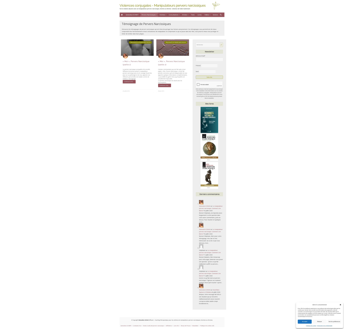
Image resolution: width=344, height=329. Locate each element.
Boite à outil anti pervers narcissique (153, 325)
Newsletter (195, 325)
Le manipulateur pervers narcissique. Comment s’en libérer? (211, 208)
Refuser (319, 321)
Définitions (169, 325)
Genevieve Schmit (204, 206)
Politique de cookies (311, 325)
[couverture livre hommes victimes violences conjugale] (209, 132)
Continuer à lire (128, 81)
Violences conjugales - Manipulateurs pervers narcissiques (163, 5)
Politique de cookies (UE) (207, 325)
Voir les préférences (334, 321)
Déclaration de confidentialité (324, 325)
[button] (340, 305)
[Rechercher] (221, 45)
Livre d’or (176, 325)
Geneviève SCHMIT (126, 325)
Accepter (304, 321)
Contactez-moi (137, 325)
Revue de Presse (185, 325)
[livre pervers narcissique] (209, 160)
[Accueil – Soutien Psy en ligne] (122, 15)
